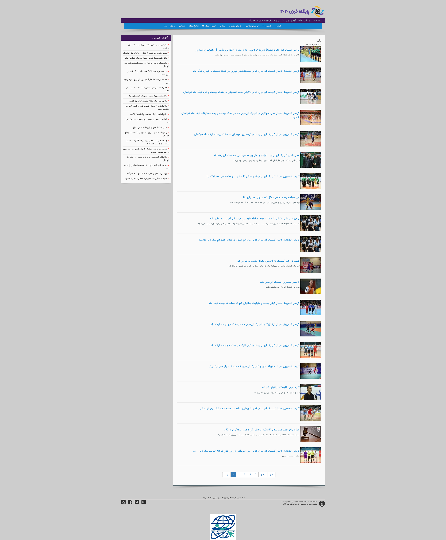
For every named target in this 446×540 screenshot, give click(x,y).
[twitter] (137, 503)
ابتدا (226, 474)
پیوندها (285, 20)
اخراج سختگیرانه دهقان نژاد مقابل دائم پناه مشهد (146, 178)
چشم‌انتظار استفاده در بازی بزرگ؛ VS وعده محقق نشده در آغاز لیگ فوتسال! (147, 142)
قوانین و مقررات (264, 20)
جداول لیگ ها (209, 26)
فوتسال (267, 26)
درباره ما (277, 20)
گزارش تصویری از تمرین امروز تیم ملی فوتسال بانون (145, 58)
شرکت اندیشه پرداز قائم (291, 504)
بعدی (263, 474)
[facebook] (130, 503)
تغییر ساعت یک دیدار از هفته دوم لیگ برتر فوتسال (145, 53)
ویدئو (222, 26)
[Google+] (143, 503)
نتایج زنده (194, 26)
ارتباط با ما (302, 20)
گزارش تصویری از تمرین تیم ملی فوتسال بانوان (147, 96)
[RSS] (123, 503)
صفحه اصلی (314, 20)
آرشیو (293, 20)
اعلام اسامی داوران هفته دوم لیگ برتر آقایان (148, 114)
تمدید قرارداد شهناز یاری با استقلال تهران (150, 127)
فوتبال (252, 20)
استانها (182, 26)
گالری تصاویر (235, 26)
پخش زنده (169, 26)
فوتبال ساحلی (252, 26)
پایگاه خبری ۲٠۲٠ (287, 501)
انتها (271, 474)
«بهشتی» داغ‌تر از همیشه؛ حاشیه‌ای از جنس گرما (146, 173)
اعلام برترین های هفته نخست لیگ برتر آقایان (148, 101)
